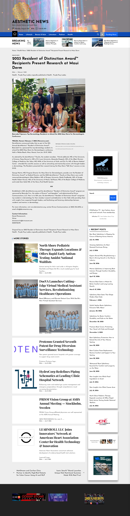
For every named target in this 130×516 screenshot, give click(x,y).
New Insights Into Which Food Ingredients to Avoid (100, 378)
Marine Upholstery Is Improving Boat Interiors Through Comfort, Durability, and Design (103, 271)
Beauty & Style (40, 34)
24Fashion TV (95, 216)
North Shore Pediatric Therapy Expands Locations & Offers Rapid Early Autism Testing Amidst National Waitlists (60, 253)
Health (70, 34)
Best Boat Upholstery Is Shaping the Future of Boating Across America (102, 235)
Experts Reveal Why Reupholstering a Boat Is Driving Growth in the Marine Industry (102, 258)
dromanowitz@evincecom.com (22, 220)
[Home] (14, 34)
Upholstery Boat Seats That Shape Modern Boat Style (101, 296)
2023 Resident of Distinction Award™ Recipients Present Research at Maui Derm (51, 230)
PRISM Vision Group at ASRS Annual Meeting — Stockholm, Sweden (60, 403)
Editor (13, 72)
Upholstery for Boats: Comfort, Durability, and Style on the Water (101, 317)
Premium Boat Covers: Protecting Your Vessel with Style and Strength (102, 328)
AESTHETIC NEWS (30, 22)
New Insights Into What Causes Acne (102, 387)
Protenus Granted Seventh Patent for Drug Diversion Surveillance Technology (57, 345)
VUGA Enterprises (102, 178)
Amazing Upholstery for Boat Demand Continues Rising (100, 246)
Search (92, 193)
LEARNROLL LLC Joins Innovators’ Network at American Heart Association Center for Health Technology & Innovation (59, 437)
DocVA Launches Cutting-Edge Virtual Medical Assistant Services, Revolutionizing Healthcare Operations (60, 287)
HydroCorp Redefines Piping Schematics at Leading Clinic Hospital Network (59, 375)
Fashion (62, 34)
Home (21, 34)
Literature (52, 34)
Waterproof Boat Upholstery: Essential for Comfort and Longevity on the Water (102, 366)
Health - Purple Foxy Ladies (21, 75)
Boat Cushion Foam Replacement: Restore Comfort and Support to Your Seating (102, 353)
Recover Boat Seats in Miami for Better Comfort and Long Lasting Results (101, 284)
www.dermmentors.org (38, 207)
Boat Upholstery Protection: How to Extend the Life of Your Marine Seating (102, 340)
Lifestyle (29, 34)
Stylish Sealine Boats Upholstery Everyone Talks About (101, 306)
